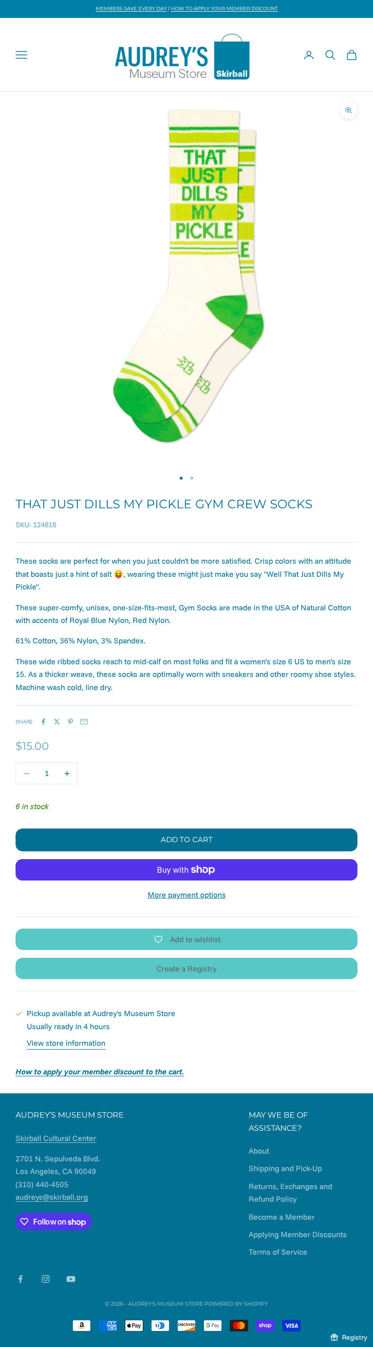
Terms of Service (278, 1252)
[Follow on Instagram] (46, 1279)
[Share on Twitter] (57, 721)
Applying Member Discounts (298, 1234)
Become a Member (282, 1217)
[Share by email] (84, 721)
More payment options (187, 894)
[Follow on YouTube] (71, 1279)
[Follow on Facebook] (20, 1279)
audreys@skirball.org (52, 1197)
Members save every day (131, 8)
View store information (66, 1043)
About (259, 1151)
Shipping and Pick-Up (285, 1168)
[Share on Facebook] (43, 721)
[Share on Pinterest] (70, 721)
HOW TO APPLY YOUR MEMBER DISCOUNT (224, 8)
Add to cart (187, 839)
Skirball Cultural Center (56, 1138)
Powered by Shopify (236, 1303)
